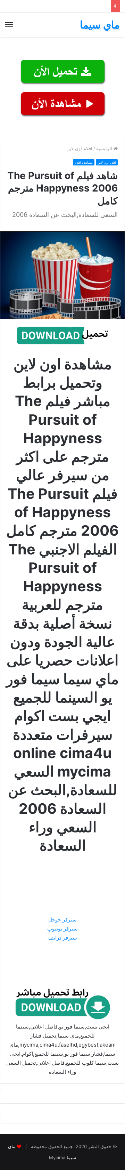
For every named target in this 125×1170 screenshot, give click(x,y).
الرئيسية (105, 148)
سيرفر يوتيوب (62, 928)
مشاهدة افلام (84, 162)
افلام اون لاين (79, 148)
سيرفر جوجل (62, 919)
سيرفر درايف (62, 937)
